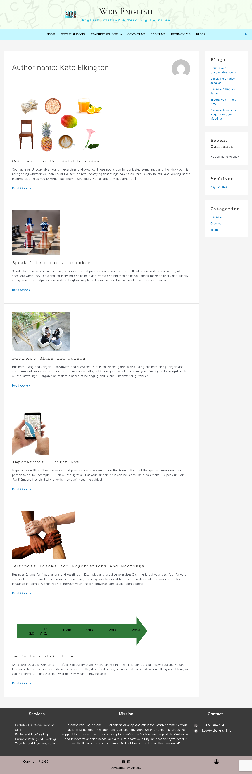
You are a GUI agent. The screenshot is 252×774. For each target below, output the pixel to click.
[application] (120, 34)
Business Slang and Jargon (48, 358)
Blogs (200, 34)
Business (216, 217)
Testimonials (181, 34)
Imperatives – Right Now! (47, 462)
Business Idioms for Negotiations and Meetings (78, 566)
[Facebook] (123, 761)
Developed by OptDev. (126, 768)
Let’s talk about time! (44, 656)
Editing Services (73, 34)
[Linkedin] (128, 761)
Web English (126, 11)
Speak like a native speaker (51, 262)
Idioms (214, 229)
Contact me (136, 34)
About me (158, 34)
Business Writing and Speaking (35, 739)
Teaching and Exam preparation (35, 743)
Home (51, 34)
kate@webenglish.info (216, 730)
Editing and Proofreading (31, 734)
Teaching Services (104, 34)
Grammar (216, 223)
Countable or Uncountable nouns (55, 161)
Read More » (21, 188)
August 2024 (218, 187)
